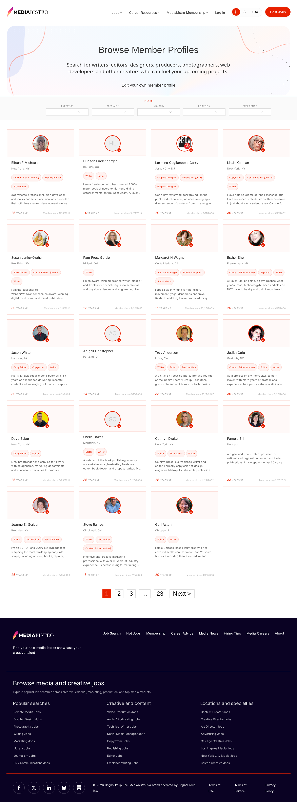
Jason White (21, 353)
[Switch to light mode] (236, 12)
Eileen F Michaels (24, 163)
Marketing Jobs (24, 741)
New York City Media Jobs (219, 755)
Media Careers (257, 633)
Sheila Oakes (93, 437)
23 (160, 593)
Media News (208, 633)
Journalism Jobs (25, 755)
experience (250, 106)
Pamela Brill (236, 438)
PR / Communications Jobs (32, 763)
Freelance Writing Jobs (122, 763)
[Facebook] (19, 788)
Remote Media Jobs (27, 712)
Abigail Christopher (98, 351)
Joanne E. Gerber (25, 524)
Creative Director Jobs (216, 719)
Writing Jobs (22, 733)
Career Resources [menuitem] (143, 13)
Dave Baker (20, 438)
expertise (67, 106)
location (204, 106)
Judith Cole (236, 353)
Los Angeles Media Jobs (217, 748)
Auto (255, 12)
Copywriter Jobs (118, 741)
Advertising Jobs (212, 733)
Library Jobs (22, 748)
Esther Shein (236, 257)
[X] (34, 788)
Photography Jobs (26, 726)
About (279, 633)
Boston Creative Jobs (215, 763)
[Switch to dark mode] (245, 12)
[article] (40, 174)
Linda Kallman (238, 163)
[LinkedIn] (49, 788)
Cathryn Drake (166, 438)
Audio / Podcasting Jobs (123, 719)
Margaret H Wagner (170, 257)
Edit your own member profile (148, 85)
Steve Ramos (93, 524)
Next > (182, 593)
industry (158, 106)
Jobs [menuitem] (115, 13)
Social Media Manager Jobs (126, 733)
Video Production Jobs (122, 712)
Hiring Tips (232, 633)
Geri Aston (163, 524)
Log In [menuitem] (220, 13)
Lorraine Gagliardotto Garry (176, 163)
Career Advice (182, 633)
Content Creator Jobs (215, 712)
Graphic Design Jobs (28, 719)
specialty (113, 106)
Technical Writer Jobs (122, 726)
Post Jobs (278, 12)
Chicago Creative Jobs (216, 741)
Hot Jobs (133, 633)
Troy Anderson (166, 353)
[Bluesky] (64, 788)
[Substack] (79, 788)
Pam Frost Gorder (97, 257)
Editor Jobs (114, 755)
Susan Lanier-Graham (27, 257)
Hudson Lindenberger (100, 161)
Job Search (112, 633)
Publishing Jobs (117, 748)
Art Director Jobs (212, 726)
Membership (155, 633)
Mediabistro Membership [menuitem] (186, 13)
